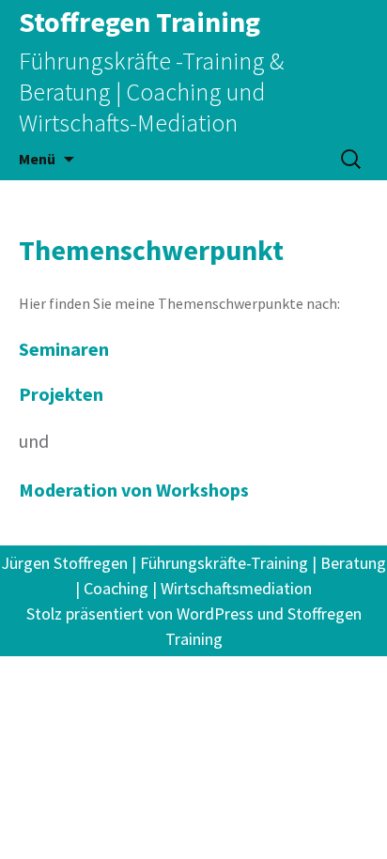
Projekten (61, 394)
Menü (37, 158)
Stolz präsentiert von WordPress (140, 613)
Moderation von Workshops (134, 489)
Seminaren (64, 348)
